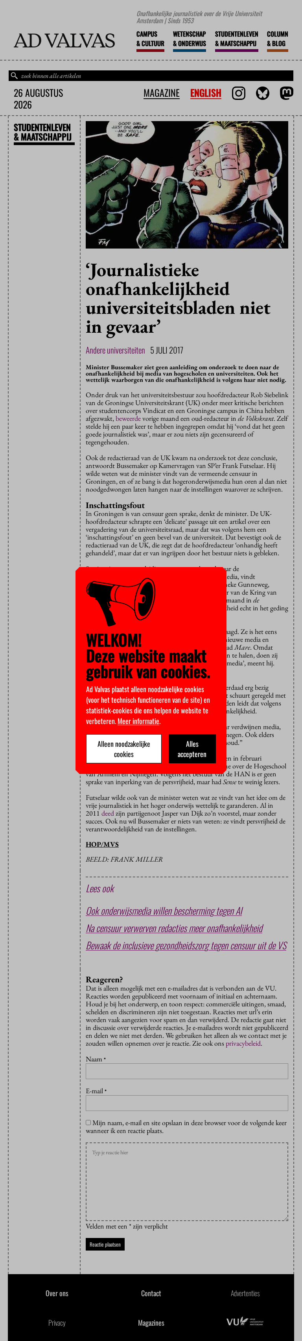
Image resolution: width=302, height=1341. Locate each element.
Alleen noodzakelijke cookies (124, 749)
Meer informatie (138, 721)
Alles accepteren (192, 749)
